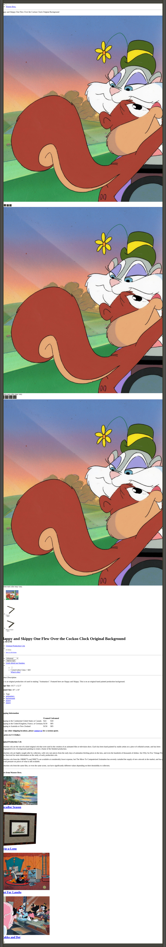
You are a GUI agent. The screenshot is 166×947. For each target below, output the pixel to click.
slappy (8, 703)
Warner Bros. (11, 7)
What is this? (16, 672)
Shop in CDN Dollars (11, 652)
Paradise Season (11, 807)
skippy (8, 700)
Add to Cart (11, 661)
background (10, 698)
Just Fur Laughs (11, 892)
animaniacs (10, 696)
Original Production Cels (15, 646)
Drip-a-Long (9, 848)
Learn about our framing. (15, 663)
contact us (38, 731)
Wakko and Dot (10, 937)
